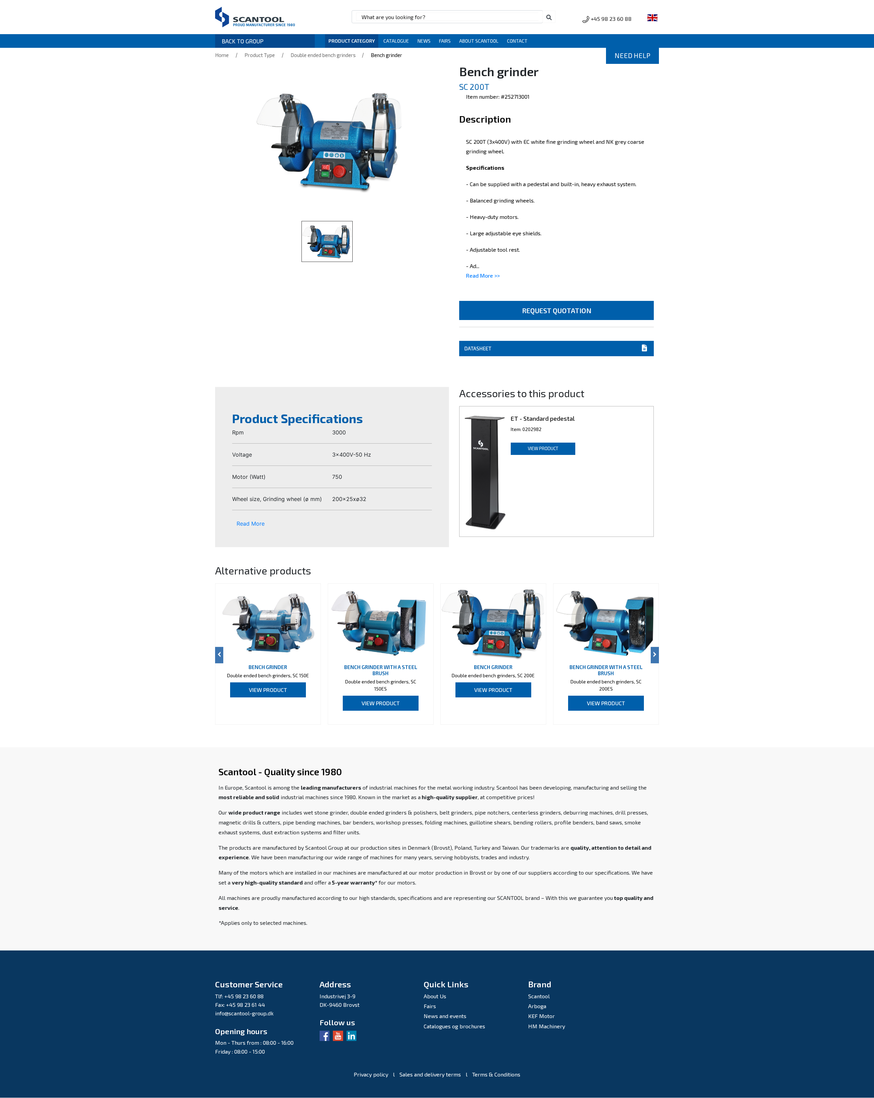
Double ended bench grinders (324, 55)
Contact (517, 41)
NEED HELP (632, 55)
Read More (251, 523)
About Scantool (478, 41)
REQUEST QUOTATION (556, 310)
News (424, 41)
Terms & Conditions (496, 1074)
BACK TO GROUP (243, 41)
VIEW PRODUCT (543, 448)
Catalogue (396, 41)
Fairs (445, 41)
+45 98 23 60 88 (611, 18)
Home (222, 55)
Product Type (259, 55)
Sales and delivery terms (430, 1074)
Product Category (351, 41)
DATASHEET (477, 348)
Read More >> (483, 275)
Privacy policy (371, 1074)
